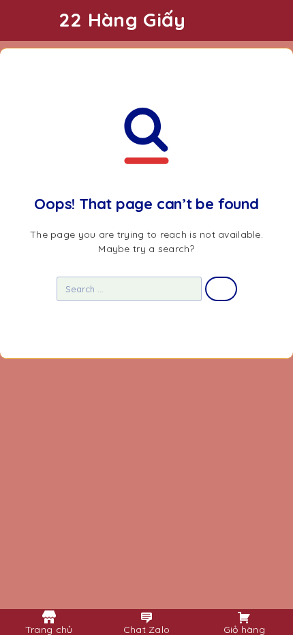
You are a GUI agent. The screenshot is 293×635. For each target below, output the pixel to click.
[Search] (251, 22)
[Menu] (29, 20)
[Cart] (273, 21)
